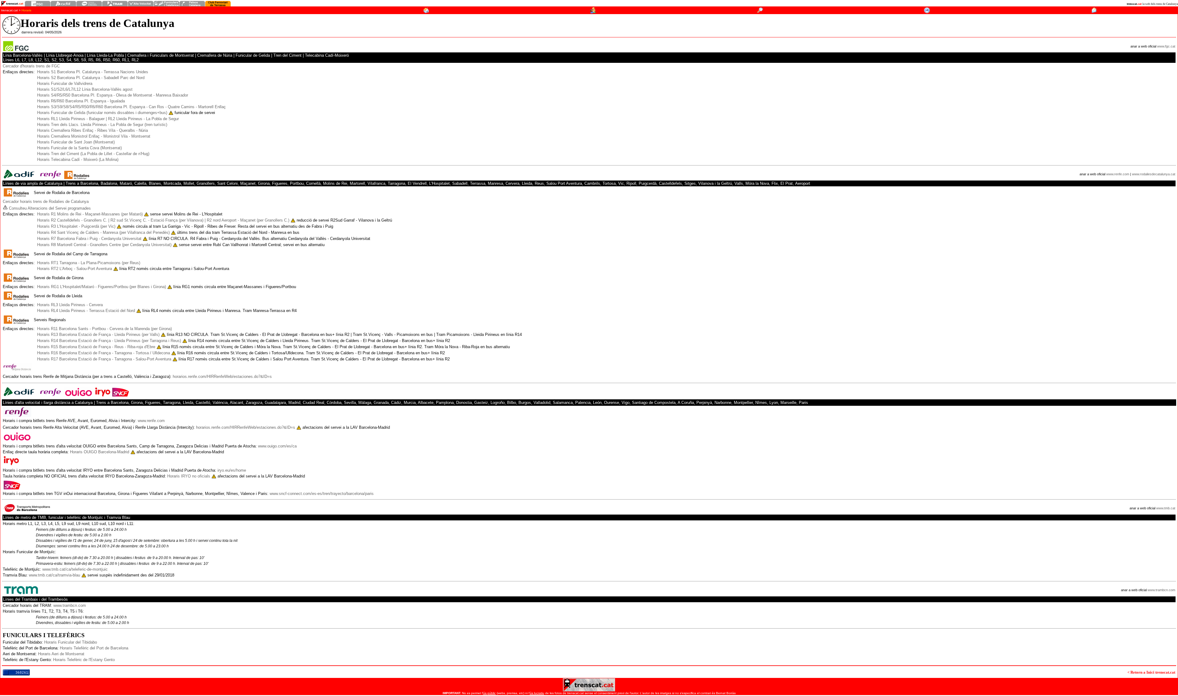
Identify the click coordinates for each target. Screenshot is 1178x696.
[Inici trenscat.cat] (425, 11)
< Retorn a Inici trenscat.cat (1151, 672)
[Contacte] (1094, 11)
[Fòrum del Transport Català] (593, 11)
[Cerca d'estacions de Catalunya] (760, 11)
